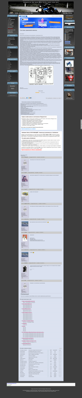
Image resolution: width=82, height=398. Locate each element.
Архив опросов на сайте (68, 44)
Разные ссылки (10, 31)
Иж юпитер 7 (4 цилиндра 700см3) (27, 320)
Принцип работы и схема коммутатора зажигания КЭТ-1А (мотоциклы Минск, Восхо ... (34, 105)
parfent (55, 376)
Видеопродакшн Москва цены (11, 383)
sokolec (55, 362)
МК (55, 372)
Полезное (9, 43)
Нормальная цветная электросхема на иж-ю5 (28, 112)
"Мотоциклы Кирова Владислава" (34, 373)
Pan (55, 351)
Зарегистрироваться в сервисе (28, 128)
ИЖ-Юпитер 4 (31, 368)
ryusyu (55, 355)
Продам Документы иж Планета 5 (27, 338)
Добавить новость (69, 17)
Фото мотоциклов (10, 23)
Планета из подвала (32, 355)
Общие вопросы (22, 358)
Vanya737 (25, 189)
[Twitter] (28, 98)
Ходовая (9, 53)
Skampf (55, 373)
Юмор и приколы (10, 44)
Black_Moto (55, 358)
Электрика (9, 78)
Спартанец (30, 375)
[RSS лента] (69, 97)
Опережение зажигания (24, 108)
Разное (9, 56)
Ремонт (9, 41)
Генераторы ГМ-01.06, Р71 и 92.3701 (27, 111)
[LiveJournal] (31, 98)
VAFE (25, 280)
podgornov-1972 (27, 203)
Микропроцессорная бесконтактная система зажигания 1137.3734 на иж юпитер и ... (34, 104)
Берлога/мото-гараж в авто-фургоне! (34, 372)
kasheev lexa (26, 219)
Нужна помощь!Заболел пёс (27, 305)
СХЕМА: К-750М (23, 107)
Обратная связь (10, 32)
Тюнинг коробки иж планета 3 (27, 312)
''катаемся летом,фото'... (33, 361)
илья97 (25, 172)
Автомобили (22, 376)
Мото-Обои (9, 20)
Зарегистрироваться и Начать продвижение (31, 149)
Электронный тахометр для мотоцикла (27, 110)
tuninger (25, 232)
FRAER (55, 368)
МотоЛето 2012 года (12, 95)
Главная (9, 18)
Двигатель (9, 51)
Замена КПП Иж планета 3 (26, 308)
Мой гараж (22, 372)
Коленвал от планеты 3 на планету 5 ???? (29, 342)
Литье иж (23, 326)
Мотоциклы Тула (22, 365)
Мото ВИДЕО (10, 24)
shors (55, 361)
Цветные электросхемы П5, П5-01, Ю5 (27, 106)
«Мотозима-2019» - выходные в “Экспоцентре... (36, 362)
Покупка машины (31, 376)
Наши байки (9, 52)
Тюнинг (9, 40)
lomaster (55, 357)
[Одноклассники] (29, 98)
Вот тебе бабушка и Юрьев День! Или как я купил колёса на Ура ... (33, 332)
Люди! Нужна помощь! (11, 39)
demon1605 (55, 350)
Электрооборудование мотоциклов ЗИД (27, 114)
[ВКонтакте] (26, 98)
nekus (55, 369)
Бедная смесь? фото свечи (33, 357)
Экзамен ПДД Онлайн (11, 19)
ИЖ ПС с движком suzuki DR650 (34, 354)
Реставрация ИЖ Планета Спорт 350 (34, 351)
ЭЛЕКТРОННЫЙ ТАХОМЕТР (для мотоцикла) (28, 113)
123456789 (26, 157)
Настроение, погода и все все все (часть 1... (35, 350)
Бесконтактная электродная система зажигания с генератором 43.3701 (32, 103)
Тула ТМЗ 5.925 (31, 365)
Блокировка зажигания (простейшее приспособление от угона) (31, 109)
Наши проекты (10, 27)
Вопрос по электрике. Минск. (33, 369)
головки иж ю (24, 323)
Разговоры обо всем (23, 350)
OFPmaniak (55, 354)
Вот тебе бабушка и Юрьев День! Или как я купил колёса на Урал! (33, 333)
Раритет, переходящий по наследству (28, 301)
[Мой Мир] (30, 98)
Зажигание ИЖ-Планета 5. (26, 343)
